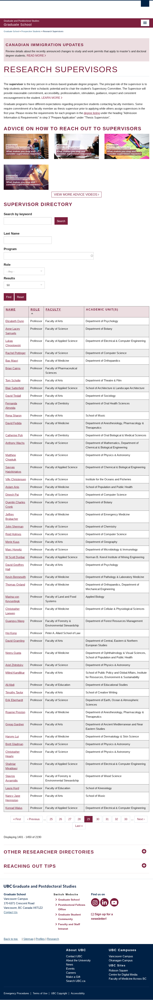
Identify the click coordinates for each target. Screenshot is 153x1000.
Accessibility (78, 993)
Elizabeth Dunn (14, 321)
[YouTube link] (114, 902)
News (69, 964)
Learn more (50, 97)
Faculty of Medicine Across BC (127, 978)
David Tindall (13, 395)
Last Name (11, 233)
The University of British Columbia (65, 8)
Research (53, 938)
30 (99, 819)
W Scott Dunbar (15, 557)
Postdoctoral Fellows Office (71, 907)
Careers (71, 972)
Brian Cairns (13, 368)
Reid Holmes (13, 534)
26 (62, 819)
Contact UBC (74, 956)
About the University (78, 960)
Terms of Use (40, 993)
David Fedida (13, 423)
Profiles (40, 938)
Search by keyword (18, 214)
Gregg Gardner (14, 724)
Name (11, 309)
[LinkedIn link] (104, 902)
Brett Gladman (14, 744)
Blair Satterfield (14, 388)
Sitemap (28, 938)
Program (10, 249)
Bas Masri (11, 360)
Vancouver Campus (121, 956)
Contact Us (11, 912)
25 (52, 819)
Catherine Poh (14, 435)
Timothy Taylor (14, 692)
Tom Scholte (13, 380)
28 (80, 819)
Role (7, 264)
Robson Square (118, 970)
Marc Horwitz (13, 549)
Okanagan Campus (121, 960)
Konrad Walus (13, 807)
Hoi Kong (11, 633)
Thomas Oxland (15, 584)
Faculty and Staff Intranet (69, 926)
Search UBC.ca (75, 980)
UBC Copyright (59, 993)
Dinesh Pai (12, 494)
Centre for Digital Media (123, 974)
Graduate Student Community (69, 917)
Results (9, 278)
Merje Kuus (12, 541)
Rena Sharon (13, 415)
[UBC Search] (145, 5)
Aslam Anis (12, 487)
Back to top (11, 938)
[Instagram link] (95, 902)
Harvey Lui (12, 736)
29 (90, 819)
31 (108, 819)
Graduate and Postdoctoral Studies (76, 887)
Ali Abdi (9, 684)
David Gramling (14, 640)
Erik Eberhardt (14, 700)
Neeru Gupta (13, 652)
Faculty (53, 309)
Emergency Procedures (16, 993)
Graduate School (11, 31)
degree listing (92, 113)
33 (127, 819)
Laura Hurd (12, 788)
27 (71, 819)
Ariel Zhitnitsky (14, 665)
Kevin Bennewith (15, 576)
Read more (36, 55)
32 (118, 819)
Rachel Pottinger (15, 353)
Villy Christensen (15, 479)
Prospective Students (31, 31)
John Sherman (14, 526)
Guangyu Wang (14, 621)
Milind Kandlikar (15, 672)
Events (70, 968)
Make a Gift (73, 976)
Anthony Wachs (15, 442)
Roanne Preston (15, 712)
